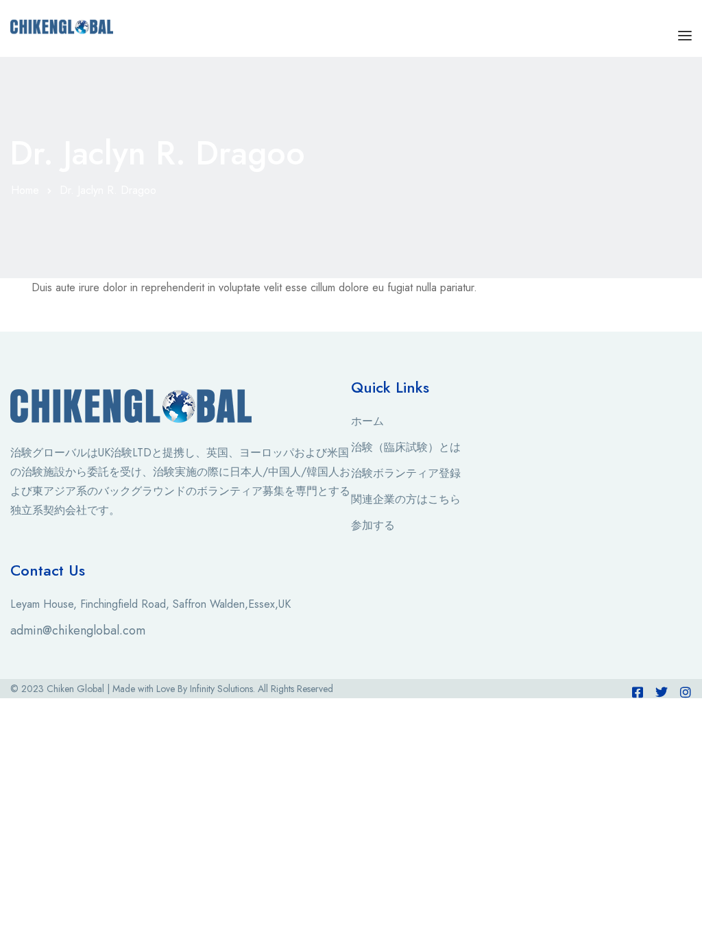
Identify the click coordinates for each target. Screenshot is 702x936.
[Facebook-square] (637, 692)
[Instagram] (685, 692)
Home (25, 190)
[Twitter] (661, 692)
